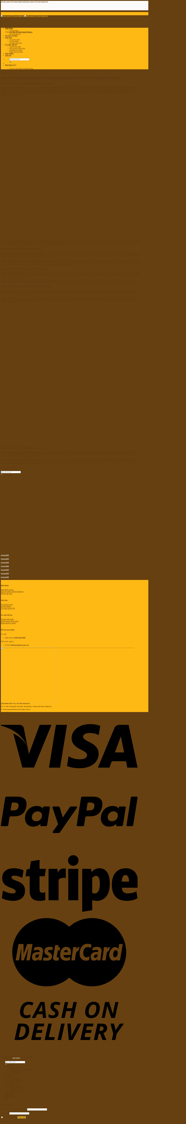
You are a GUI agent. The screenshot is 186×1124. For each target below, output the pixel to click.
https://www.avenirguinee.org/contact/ (15, 497)
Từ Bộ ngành (13, 41)
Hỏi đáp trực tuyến (15, 50)
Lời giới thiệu (13, 30)
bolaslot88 (5, 511)
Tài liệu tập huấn (15, 47)
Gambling (3, 72)
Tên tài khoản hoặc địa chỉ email (14, 1109)
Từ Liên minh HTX (15, 43)
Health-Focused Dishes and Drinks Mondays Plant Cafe (26, 478)
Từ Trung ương (14, 39)
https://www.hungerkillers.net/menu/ (14, 493)
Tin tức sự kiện (11, 36)
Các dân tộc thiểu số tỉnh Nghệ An (21, 32)
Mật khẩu (5, 1113)
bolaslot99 (5, 515)
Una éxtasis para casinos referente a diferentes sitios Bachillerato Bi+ (31, 486)
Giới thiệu (9, 29)
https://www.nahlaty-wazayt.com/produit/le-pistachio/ (21, 504)
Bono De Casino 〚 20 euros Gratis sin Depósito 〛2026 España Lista (32, 482)
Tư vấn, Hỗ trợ (11, 45)
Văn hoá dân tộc (15, 34)
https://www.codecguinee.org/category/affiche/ (18, 500)
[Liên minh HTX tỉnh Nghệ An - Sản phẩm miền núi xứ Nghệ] (24, 2)
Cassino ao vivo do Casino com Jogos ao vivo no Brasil (26, 480)
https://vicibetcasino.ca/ (58, 245)
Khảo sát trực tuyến (16, 52)
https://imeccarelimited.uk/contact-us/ (15, 508)
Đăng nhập (21, 1117)
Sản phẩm (9, 53)
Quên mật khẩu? (7, 1121)
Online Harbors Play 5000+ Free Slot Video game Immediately (29, 484)
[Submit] (2, 474)
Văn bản (8, 38)
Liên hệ (8, 55)
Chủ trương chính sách (17, 48)
